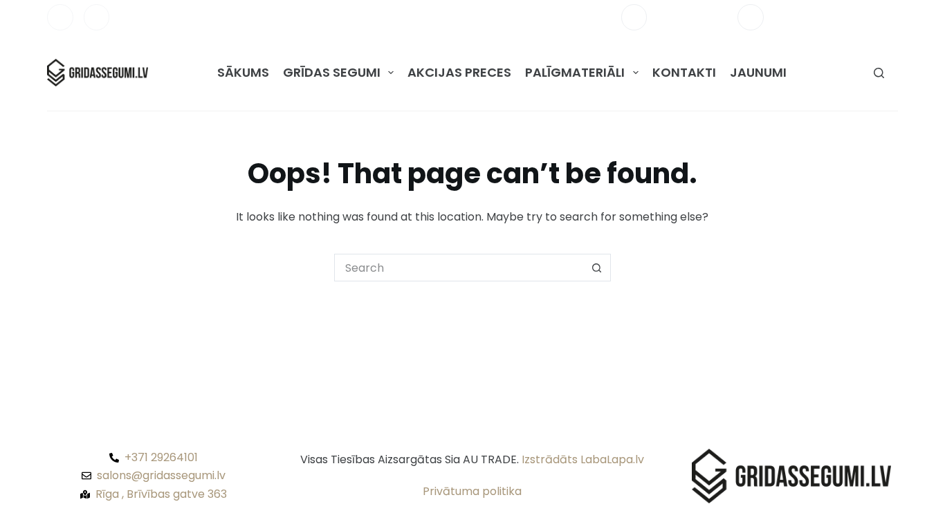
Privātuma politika (472, 491)
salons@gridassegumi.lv (836, 17)
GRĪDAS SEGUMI (331, 72)
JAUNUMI (758, 72)
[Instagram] (97, 17)
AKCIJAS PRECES (459, 72)
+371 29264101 (692, 17)
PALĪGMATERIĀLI (575, 72)
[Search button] (597, 267)
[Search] (879, 73)
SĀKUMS (243, 72)
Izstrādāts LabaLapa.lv (583, 459)
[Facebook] (60, 17)
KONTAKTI (684, 72)
